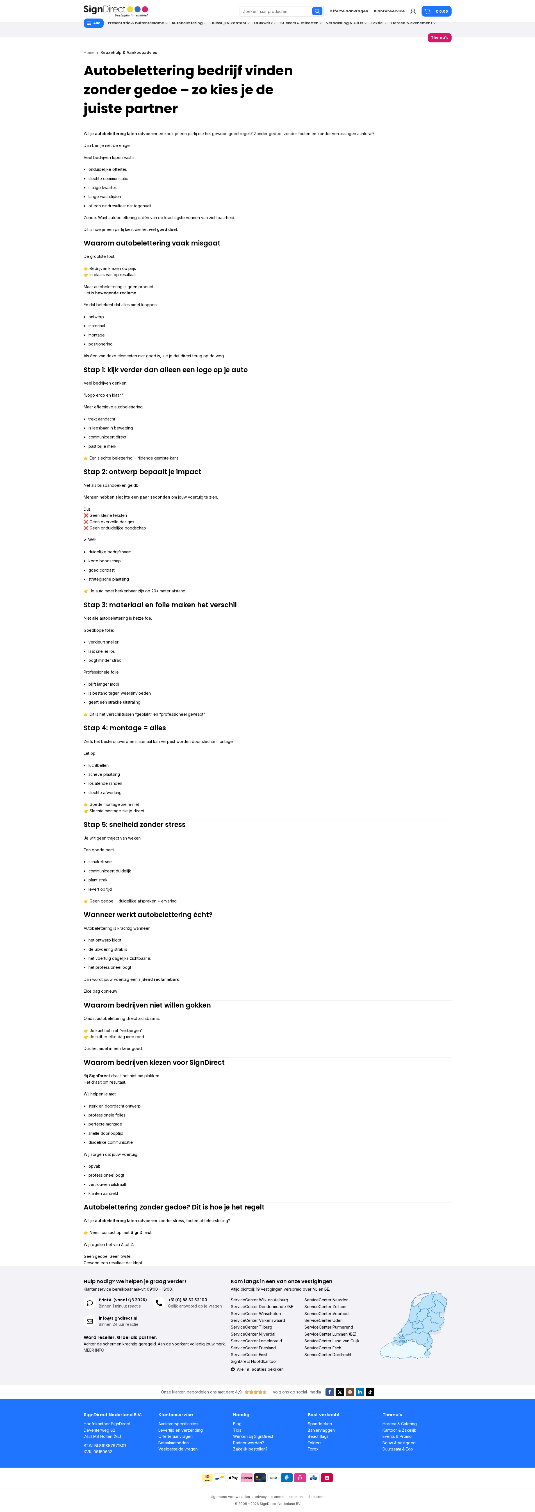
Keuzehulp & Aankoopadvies (129, 52)
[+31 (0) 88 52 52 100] (159, 1303)
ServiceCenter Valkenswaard (258, 1320)
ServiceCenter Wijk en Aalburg (259, 1299)
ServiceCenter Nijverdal (253, 1334)
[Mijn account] (413, 11)
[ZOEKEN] (317, 11)
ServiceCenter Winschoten (256, 1313)
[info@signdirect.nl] (90, 1321)
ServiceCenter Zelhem (325, 1306)
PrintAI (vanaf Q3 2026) (123, 1300)
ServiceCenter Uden (323, 1320)
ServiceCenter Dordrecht (327, 1354)
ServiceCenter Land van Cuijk (331, 1340)
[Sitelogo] (116, 10)
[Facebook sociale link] (329, 1392)
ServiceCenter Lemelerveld (256, 1340)
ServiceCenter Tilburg (251, 1327)
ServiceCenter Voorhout (327, 1313)
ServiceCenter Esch (322, 1347)
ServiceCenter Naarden (326, 1299)
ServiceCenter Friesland (253, 1347)
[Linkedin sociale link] (360, 1392)
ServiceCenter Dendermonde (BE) (263, 1306)
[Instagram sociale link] (350, 1392)
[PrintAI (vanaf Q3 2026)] (90, 1303)
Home (89, 52)
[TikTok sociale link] (370, 1392)
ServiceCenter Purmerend (328, 1327)
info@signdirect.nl (118, 1318)
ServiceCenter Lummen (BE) (330, 1334)
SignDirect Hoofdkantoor (254, 1361)
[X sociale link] (340, 1392)
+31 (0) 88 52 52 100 (187, 1300)
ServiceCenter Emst (249, 1354)
